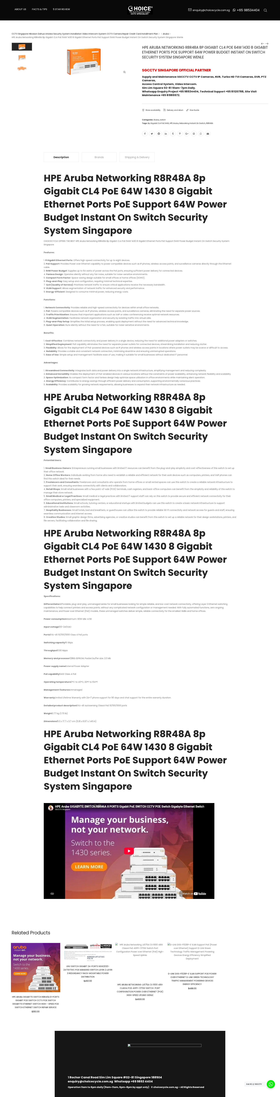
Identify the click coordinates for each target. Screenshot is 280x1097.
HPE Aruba (174, 123)
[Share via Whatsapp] (201, 133)
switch (163, 119)
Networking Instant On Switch (192, 123)
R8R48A (209, 123)
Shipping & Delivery (137, 157)
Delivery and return (175, 110)
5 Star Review (61, 9)
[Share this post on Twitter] (152, 133)
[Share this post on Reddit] (159, 133)
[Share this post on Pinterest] (180, 133)
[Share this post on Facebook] (145, 133)
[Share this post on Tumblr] (173, 133)
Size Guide (194, 110)
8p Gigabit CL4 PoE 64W (158, 123)
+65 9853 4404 (142, 1081)
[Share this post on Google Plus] (187, 133)
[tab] (61, 157)
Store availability (153, 110)
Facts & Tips (39, 9)
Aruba (166, 33)
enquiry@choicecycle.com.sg (90, 1081)
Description (61, 157)
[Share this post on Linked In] (166, 133)
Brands (99, 157)
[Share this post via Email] (208, 133)
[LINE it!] (194, 133)
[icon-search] (265, 10)
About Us (20, 9)
